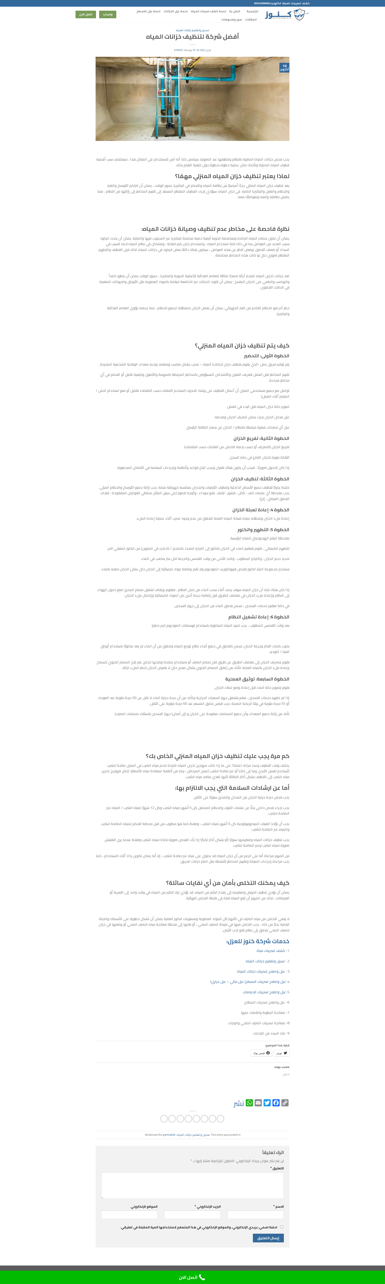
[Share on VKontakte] (188, 1118)
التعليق (277, 1168)
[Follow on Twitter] (86, 3)
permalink (169, 1134)
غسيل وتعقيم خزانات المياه (192, 30)
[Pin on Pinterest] (196, 1118)
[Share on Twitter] (212, 1118)
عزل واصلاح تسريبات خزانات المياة (261, 971)
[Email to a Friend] (204, 1118)
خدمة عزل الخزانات (176, 11)
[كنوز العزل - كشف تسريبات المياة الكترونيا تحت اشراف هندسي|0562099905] (287, 14)
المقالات (251, 19)
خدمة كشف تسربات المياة (208, 11)
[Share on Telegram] (164, 1118)
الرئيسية (252, 11)
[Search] (124, 14)
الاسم (278, 1206)
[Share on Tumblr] (172, 1118)
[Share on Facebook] (220, 1118)
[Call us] (77, 3)
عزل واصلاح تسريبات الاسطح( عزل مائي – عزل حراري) (248, 981)
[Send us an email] (82, 3)
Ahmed (178, 50)
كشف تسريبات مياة (271, 950)
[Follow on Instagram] (90, 3)
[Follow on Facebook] (94, 3)
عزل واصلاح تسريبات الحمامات (264, 992)
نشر (239, 1103)
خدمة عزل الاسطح (148, 11)
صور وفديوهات (231, 19)
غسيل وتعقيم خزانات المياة (265, 961)
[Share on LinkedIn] (180, 1118)
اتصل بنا (234, 11)
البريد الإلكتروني (208, 1206)
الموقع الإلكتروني (144, 1206)
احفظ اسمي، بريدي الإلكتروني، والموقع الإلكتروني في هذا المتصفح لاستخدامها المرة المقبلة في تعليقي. (198, 1227)
